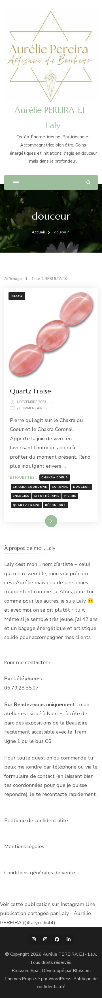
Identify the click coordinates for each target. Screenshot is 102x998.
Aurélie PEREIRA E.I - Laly (69, 954)
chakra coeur (54, 478)
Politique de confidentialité (36, 820)
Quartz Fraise (30, 391)
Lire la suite (41, 521)
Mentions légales (24, 846)
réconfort (55, 505)
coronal (60, 487)
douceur (81, 487)
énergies (21, 496)
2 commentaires (31, 409)
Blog (16, 296)
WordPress (59, 979)
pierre (70, 496)
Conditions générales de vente (39, 872)
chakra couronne (30, 487)
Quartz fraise (26, 505)
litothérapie (47, 496)
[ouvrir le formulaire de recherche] (88, 182)
